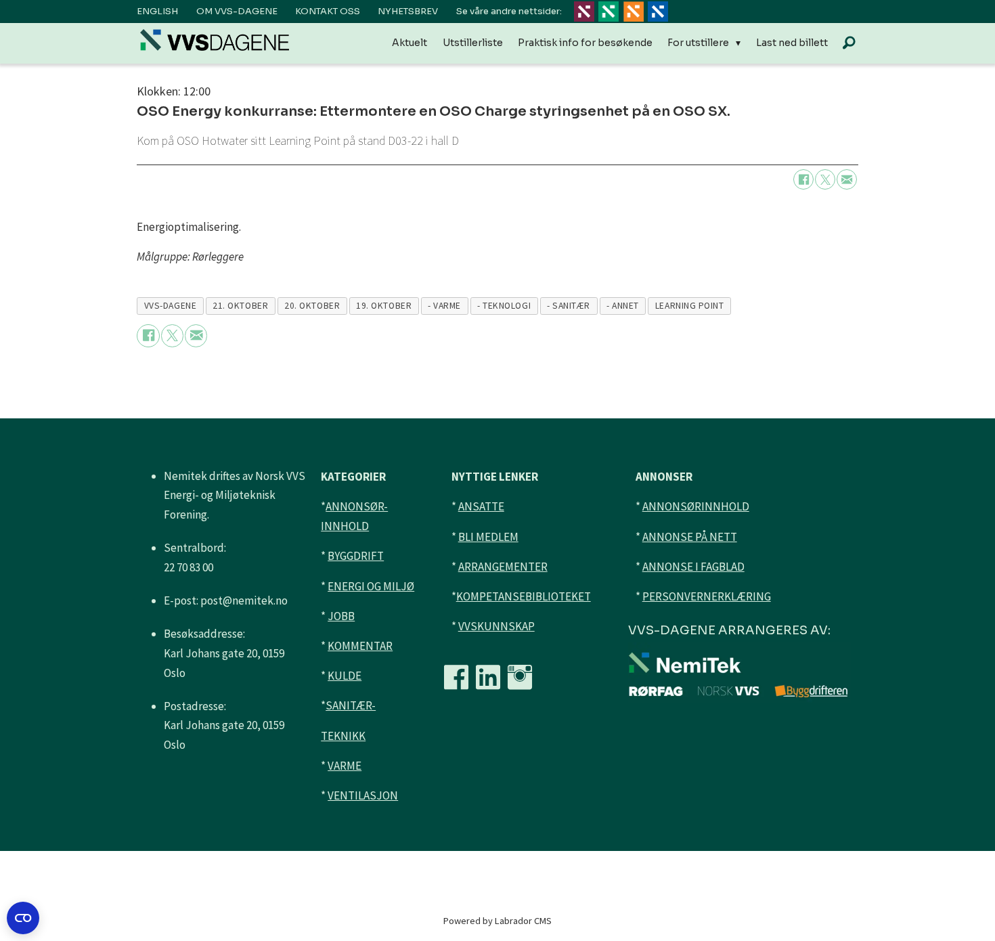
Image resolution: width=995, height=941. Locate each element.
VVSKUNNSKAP (496, 626)
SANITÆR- (351, 705)
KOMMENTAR (360, 645)
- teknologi (504, 305)
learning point (689, 305)
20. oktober (312, 305)
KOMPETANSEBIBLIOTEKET (523, 596)
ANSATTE (481, 506)
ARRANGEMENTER (503, 566)
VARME (344, 765)
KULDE (344, 675)
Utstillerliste (473, 43)
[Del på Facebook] (803, 179)
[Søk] (848, 43)
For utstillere (698, 43)
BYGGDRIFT (356, 555)
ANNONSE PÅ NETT (689, 536)
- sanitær (568, 305)
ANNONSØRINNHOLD (695, 506)
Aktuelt (409, 43)
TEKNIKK (343, 735)
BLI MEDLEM (488, 536)
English (157, 11)
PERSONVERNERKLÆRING (706, 596)
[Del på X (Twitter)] (825, 179)
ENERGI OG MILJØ (371, 586)
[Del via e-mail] (847, 179)
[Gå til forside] (214, 39)
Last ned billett (792, 43)
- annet (622, 305)
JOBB (341, 616)
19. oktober (384, 305)
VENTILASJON (363, 795)
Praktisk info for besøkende (585, 43)
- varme (444, 305)
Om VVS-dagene (237, 11)
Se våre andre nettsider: (509, 11)
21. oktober (240, 305)
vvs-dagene (170, 305)
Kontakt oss (327, 11)
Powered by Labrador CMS (497, 921)
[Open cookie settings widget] (23, 918)
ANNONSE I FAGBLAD (693, 566)
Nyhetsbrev (408, 11)
